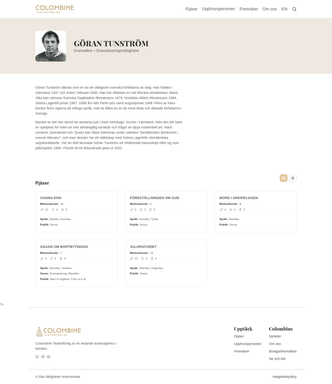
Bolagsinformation (283, 351)
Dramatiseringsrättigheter (117, 50)
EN (284, 9)
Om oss (269, 9)
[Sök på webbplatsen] (294, 9)
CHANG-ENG (50, 198)
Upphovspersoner (218, 8)
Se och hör (277, 359)
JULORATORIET (143, 247)
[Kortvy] (283, 178)
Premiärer (249, 9)
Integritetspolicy (285, 377)
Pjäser (192, 9)
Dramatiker (83, 50)
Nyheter (275, 336)
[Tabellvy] (293, 178)
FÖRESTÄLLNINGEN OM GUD (154, 198)
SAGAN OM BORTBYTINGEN (64, 247)
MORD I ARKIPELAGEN (238, 198)
